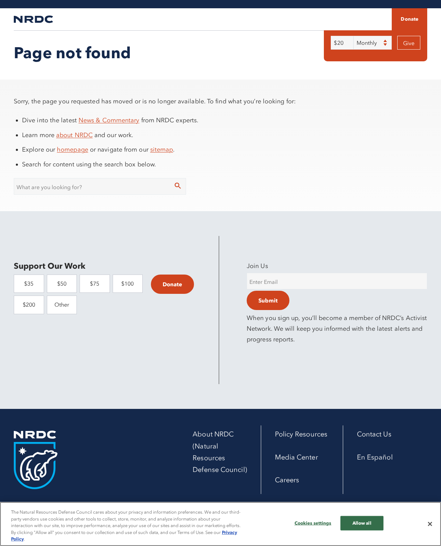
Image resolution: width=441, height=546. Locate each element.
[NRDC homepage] (33, 19)
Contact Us (374, 434)
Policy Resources (301, 434)
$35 (28, 283)
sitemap (161, 149)
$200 (29, 304)
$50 (61, 283)
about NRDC (74, 135)
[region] (220, 524)
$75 (94, 283)
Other (61, 304)
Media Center (296, 457)
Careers (287, 480)
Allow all (361, 523)
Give (408, 43)
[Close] (430, 524)
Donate (409, 19)
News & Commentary (109, 120)
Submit (268, 300)
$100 (127, 283)
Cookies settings (313, 523)
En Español (375, 457)
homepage (72, 149)
